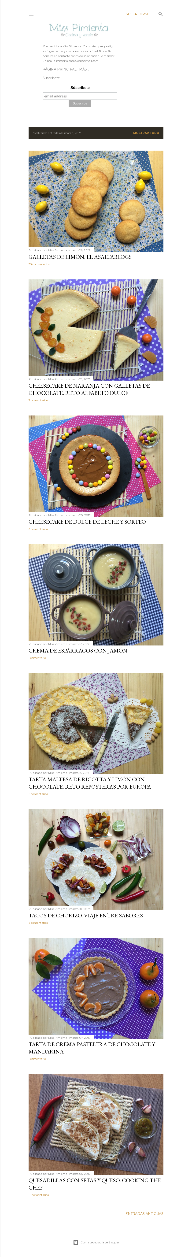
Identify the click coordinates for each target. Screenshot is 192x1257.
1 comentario (37, 658)
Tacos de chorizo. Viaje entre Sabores (86, 915)
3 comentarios (38, 529)
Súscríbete (80, 88)
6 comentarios (38, 794)
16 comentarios (39, 1195)
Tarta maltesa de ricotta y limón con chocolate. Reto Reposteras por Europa (90, 783)
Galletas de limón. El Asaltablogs (80, 256)
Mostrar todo (146, 133)
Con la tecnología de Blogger (100, 1242)
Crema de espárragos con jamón (78, 650)
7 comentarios (38, 400)
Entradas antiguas (144, 1214)
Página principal (60, 69)
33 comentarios (39, 264)
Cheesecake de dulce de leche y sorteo (87, 521)
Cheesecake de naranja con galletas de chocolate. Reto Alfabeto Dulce (89, 389)
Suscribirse (137, 14)
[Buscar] (160, 13)
